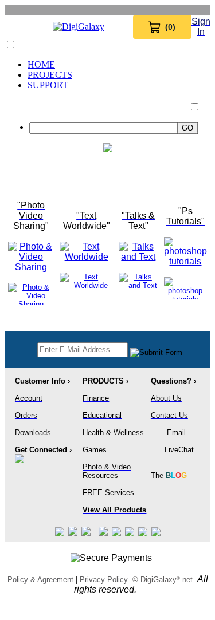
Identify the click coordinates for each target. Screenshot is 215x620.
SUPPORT (48, 85)
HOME (41, 64)
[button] (10, 44)
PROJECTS (50, 75)
